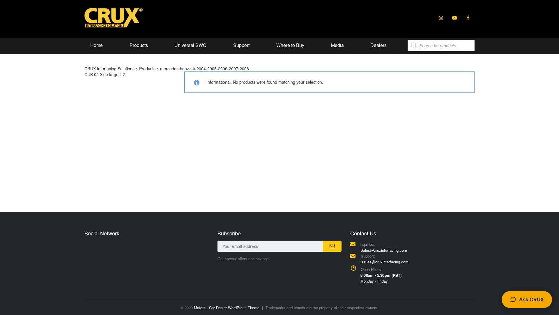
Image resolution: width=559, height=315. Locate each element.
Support (241, 45)
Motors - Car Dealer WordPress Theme (226, 307)
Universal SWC (190, 45)
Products (139, 45)
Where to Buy (290, 45)
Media (337, 45)
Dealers (378, 45)
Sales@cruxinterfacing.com (383, 250)
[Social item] (441, 17)
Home (96, 45)
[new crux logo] (113, 17)
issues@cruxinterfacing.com (384, 262)
